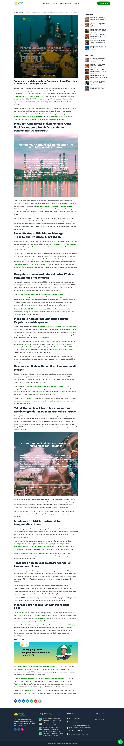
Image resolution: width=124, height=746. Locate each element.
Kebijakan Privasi (99, 719)
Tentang (76, 3)
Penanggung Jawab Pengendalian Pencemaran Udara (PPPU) (40, 667)
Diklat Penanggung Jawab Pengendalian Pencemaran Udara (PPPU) (44, 386)
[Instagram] (22, 729)
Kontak (72, 714)
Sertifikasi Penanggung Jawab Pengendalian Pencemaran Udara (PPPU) (39, 224)
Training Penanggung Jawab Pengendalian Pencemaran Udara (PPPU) (45, 294)
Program (54, 3)
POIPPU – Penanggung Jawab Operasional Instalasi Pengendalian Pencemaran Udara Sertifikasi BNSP (53, 733)
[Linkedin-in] (15, 729)
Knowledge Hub (65, 3)
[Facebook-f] (18, 729)
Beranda (46, 3)
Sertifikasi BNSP (41, 114)
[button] (15, 701)
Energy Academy (53, 117)
